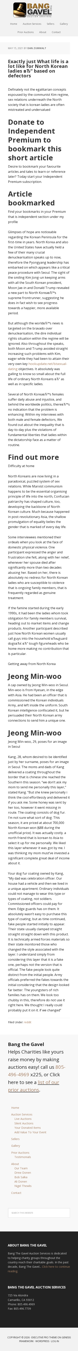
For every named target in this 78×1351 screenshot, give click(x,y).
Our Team (21, 1168)
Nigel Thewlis (23, 1186)
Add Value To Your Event (30, 1132)
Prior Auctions (20, 1152)
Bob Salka (20, 1177)
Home (15, 1108)
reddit (27, 1022)
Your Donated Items (27, 1128)
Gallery (15, 1146)
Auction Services (21, 1114)
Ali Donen (20, 1181)
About (15, 1164)
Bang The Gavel (39, 10)
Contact (16, 1193)
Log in (55, 1341)
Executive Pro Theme (44, 1337)
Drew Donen (22, 1172)
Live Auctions (23, 1119)
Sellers (15, 1139)
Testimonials (22, 1157)
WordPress (42, 1341)
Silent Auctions (23, 1123)
